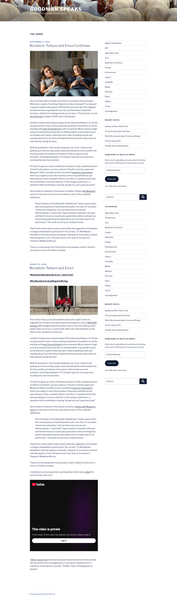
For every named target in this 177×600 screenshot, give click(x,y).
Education (109, 237)
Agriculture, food (112, 53)
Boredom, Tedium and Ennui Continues (60, 46)
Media (107, 87)
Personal (108, 92)
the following (36, 116)
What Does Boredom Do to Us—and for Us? (51, 275)
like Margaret (88, 191)
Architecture (110, 218)
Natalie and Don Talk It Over (116, 126)
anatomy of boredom (82, 172)
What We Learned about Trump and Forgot (122, 136)
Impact (108, 77)
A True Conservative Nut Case (117, 131)
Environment (110, 72)
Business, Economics (114, 63)
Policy (107, 96)
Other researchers (39, 560)
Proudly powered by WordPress (42, 594)
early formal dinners (51, 129)
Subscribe (112, 179)
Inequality (109, 82)
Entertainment (111, 247)
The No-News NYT (113, 141)
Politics (108, 101)
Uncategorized (111, 111)
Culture (108, 232)
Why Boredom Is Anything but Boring (49, 281)
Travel (107, 106)
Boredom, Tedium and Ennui (51, 268)
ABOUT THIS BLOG (113, 43)
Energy (108, 67)
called (87, 472)
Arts (106, 58)
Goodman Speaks (56, 9)
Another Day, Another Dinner (117, 146)
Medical (108, 271)
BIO (106, 48)
